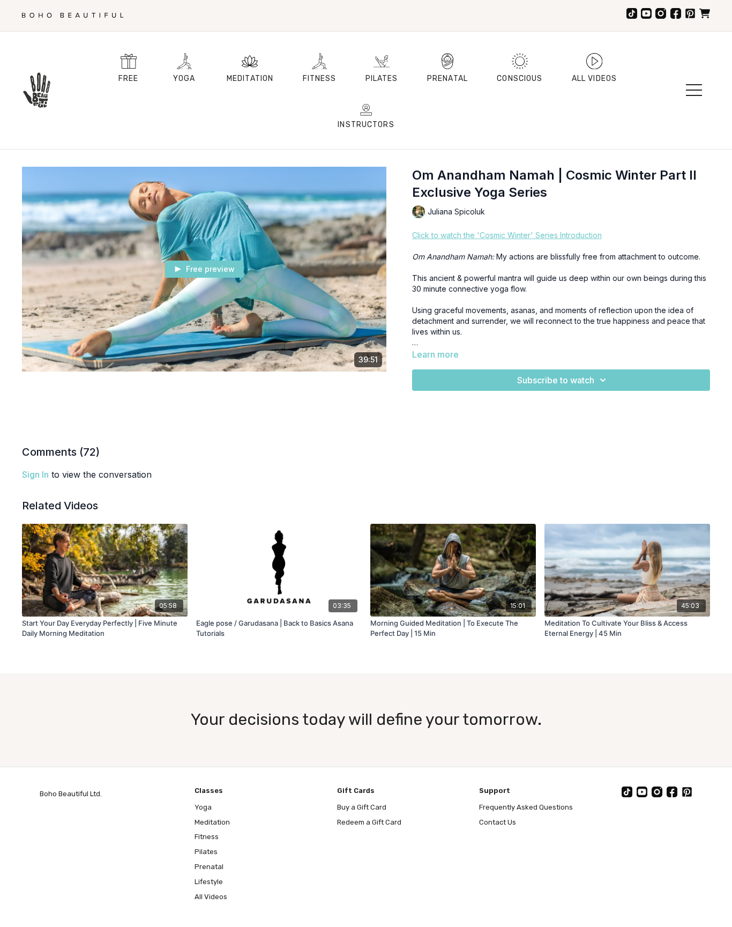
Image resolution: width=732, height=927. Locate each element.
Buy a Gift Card (361, 807)
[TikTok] (631, 13)
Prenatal (209, 867)
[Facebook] (675, 13)
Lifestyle (209, 882)
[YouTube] (646, 13)
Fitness (207, 837)
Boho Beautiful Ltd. (71, 794)
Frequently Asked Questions (526, 807)
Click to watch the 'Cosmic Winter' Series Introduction (507, 235)
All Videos (211, 897)
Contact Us (497, 822)
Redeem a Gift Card (369, 822)
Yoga (203, 807)
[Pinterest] (690, 13)
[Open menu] (694, 90)
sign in (35, 474)
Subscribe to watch (555, 380)
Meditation (212, 822)
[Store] (704, 13)
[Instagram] (660, 13)
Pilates (206, 852)
